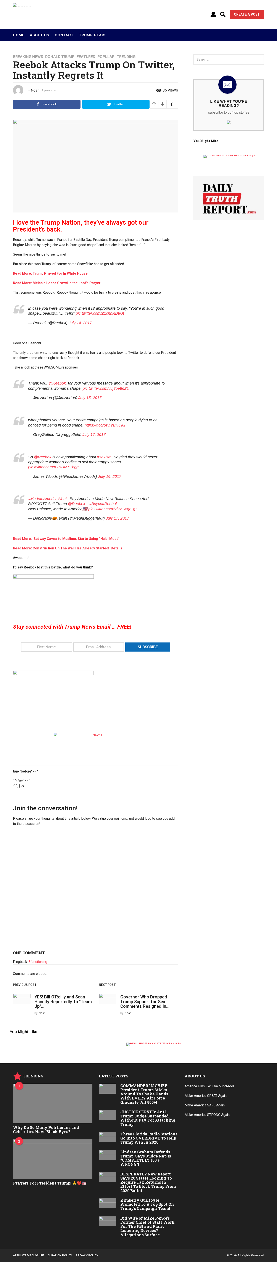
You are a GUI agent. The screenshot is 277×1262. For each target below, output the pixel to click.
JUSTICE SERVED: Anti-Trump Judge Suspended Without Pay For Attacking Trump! (147, 1118)
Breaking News (28, 57)
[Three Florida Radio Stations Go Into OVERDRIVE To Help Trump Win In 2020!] (107, 1137)
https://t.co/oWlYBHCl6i (105, 425)
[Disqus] (95, 890)
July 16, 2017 (109, 476)
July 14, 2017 (80, 323)
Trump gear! (92, 35)
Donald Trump (59, 57)
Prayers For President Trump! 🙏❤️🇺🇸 (49, 1183)
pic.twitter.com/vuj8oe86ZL (106, 388)
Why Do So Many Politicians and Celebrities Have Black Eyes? (46, 1129)
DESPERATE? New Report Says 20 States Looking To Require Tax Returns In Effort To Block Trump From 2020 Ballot (148, 1182)
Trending (126, 57)
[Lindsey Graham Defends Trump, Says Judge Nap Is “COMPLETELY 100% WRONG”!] (107, 1155)
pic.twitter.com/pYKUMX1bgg (53, 467)
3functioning (38, 962)
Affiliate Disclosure (28, 1255)
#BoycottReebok (103, 504)
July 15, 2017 (89, 398)
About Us (39, 35)
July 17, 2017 (94, 434)
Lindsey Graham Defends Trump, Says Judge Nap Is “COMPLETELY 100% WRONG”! (145, 1158)
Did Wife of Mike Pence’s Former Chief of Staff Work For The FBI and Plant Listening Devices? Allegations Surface (147, 1226)
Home (18, 35)
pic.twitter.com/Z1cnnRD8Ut (100, 313)
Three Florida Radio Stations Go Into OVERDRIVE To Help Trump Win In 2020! (148, 1138)
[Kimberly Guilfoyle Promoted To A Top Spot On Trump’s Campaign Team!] (107, 1203)
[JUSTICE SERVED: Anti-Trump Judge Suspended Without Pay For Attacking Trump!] (107, 1115)
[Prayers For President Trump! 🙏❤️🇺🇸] (52, 1159)
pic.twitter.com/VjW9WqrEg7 (112, 509)
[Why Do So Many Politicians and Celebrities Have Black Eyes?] (52, 1103)
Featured (86, 57)
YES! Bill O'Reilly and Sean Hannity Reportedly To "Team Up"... (63, 1001)
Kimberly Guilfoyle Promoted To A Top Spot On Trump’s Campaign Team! (147, 1204)
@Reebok (57, 383)
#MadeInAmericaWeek (48, 499)
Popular (105, 57)
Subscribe (148, 647)
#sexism (104, 457)
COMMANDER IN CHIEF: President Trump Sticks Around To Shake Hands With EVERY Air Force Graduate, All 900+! (144, 1094)
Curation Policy (59, 1255)
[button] (213, 14)
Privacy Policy (87, 1255)
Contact (64, 35)
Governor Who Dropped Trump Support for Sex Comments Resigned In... (144, 1001)
